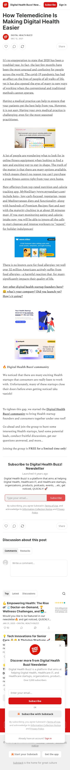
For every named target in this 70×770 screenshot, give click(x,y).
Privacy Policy (37, 728)
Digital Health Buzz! (21, 35)
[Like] (6, 46)
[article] (35, 615)
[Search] (63, 593)
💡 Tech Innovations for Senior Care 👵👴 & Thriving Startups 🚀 (26, 638)
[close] (60, 645)
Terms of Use (53, 721)
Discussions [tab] (28, 593)
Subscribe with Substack (37, 714)
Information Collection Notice (46, 725)
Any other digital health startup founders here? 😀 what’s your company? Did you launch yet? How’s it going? (33, 291)
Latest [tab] (15, 593)
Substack (18, 762)
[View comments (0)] (14, 46)
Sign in (63, 4)
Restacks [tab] (25, 550)
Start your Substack (26, 754)
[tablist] (17, 550)
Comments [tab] (11, 550)
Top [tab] (7, 593)
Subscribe (50, 4)
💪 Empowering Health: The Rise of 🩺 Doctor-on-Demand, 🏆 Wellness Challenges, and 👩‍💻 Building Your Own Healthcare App (26, 607)
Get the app (52, 754)
